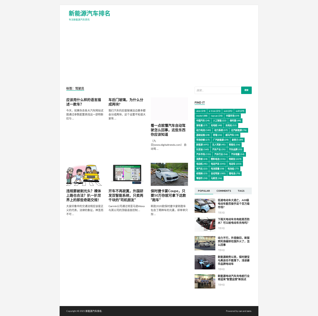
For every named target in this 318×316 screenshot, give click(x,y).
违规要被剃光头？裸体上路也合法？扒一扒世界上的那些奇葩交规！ (83, 195)
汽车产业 (218, 149)
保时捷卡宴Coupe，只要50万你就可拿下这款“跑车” (168, 195)
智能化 (234, 144)
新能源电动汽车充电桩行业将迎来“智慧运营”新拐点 (234, 277)
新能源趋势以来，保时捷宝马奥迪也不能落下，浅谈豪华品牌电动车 (234, 260)
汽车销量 (237, 154)
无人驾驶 (218, 144)
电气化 (201, 168)
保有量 (201, 125)
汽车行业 (221, 154)
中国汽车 (203, 120)
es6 (228, 111)
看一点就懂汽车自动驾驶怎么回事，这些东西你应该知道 (168, 129)
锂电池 (234, 173)
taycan (216, 115)
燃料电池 (218, 159)
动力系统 (221, 130)
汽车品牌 (235, 149)
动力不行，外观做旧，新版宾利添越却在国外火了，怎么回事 (234, 241)
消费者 (201, 159)
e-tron (214, 111)
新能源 (202, 144)
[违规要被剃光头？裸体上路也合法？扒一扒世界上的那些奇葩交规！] (85, 176)
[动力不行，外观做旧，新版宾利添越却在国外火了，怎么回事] (205, 249)
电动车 (235, 163)
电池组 (233, 168)
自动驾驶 (218, 173)
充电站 (231, 125)
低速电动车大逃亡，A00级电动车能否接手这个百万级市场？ (234, 203)
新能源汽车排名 (89, 13)
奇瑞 (217, 135)
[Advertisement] (159, 56)
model (201, 115)
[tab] (204, 191)
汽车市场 (203, 154)
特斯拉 (235, 159)
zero (249, 311)
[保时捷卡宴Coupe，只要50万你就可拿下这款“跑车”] (169, 176)
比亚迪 (202, 149)
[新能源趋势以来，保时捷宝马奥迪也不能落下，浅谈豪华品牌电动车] (205, 268)
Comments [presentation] (223, 190)
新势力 (237, 139)
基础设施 (203, 135)
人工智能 (219, 120)
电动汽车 (218, 163)
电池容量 (217, 168)
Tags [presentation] (241, 190)
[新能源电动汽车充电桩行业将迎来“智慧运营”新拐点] (205, 287)
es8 (240, 111)
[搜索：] (223, 90)
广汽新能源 (220, 139)
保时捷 (235, 120)
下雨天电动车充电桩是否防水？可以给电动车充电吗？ (234, 221)
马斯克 (216, 178)
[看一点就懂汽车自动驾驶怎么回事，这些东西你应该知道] (169, 110)
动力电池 (203, 130)
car (240, 311)
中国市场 (232, 115)
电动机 (201, 163)
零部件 (201, 178)
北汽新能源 (238, 130)
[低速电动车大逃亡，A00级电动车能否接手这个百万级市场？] (205, 211)
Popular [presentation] (204, 190)
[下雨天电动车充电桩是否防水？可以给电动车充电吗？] (205, 230)
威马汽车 (232, 135)
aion (200, 111)
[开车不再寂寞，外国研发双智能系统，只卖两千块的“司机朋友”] (127, 176)
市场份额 (203, 139)
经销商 (201, 173)
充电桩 (216, 125)
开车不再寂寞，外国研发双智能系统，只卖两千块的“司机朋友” (125, 195)
